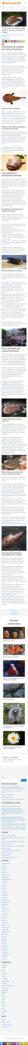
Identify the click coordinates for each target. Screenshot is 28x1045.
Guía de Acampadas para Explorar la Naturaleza (13, 846)
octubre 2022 (5, 904)
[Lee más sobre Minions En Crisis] (14, 632)
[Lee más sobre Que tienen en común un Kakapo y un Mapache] (14, 713)
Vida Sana (4, 1013)
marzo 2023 (4, 893)
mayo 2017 (4, 920)
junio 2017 (4, 918)
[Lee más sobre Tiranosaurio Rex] (14, 690)
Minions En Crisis (8, 641)
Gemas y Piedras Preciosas (8, 985)
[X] (6, 41)
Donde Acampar (5, 981)
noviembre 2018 (5, 909)
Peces (3, 1001)
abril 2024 (4, 870)
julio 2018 (4, 911)
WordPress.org (5, 1026)
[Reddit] (9, 41)
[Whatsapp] (23, 41)
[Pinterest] (14, 41)
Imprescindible (5, 990)
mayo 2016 (4, 940)
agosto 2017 (4, 915)
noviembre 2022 (5, 902)
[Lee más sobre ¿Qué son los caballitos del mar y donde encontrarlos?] (14, 668)
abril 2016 (4, 943)
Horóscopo (4, 988)
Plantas (3, 1003)
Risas (3, 1008)
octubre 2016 (5, 929)
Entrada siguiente (14, 613)
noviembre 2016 (5, 927)
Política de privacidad (7, 852)
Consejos (4, 976)
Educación (4, 983)
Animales (4, 967)
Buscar (3, 778)
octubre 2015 (5, 952)
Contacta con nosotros (7, 843)
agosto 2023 (5, 881)
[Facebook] (3, 41)
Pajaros (3, 999)
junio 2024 (4, 865)
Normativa (4, 997)
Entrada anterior (14, 610)
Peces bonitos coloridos (11, 657)
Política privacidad (6, 855)
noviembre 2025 (5, 863)
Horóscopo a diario (6, 848)
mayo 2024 (4, 868)
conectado (16, 759)
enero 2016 (4, 950)
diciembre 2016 (5, 925)
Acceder (4, 1020)
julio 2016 (4, 936)
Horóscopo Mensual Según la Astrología (11, 850)
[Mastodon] (17, 41)
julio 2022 (4, 906)
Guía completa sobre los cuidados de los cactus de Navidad (13, 813)
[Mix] (20, 41)
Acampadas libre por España (8, 835)
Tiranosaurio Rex (8, 699)
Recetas (4, 1006)
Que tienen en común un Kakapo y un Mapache (13, 726)
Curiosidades (5, 978)
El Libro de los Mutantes (7, 797)
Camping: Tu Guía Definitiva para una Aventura (13, 841)
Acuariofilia (4, 965)
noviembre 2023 (5, 875)
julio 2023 (4, 884)
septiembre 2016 (6, 931)
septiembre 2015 (6, 954)
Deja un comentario (6, 34)
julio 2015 (4, 959)
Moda (3, 994)
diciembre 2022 (5, 899)
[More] (3, 44)
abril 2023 (4, 890)
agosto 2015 (4, 956)
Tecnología (4, 1010)
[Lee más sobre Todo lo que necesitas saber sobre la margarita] (14, 738)
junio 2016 (4, 938)
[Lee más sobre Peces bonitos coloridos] (14, 649)
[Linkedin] (11, 41)
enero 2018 (4, 913)
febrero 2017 (5, 922)
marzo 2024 (4, 872)
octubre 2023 (5, 877)
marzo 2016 (4, 945)
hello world (4, 806)
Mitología (4, 992)
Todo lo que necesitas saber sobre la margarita (12, 747)
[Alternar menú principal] (25, 3)
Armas (3, 969)
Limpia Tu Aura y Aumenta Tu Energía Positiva (13, 799)
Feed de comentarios (7, 1024)
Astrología (4, 972)
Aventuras (4, 974)
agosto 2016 (5, 934)
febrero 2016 (5, 947)
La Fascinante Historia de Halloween (17, 829)
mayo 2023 (4, 888)
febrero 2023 (5, 895)
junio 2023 (4, 886)
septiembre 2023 (6, 879)
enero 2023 (4, 897)
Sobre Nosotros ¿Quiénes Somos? (10, 857)
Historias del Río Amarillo (7, 794)
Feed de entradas (6, 1022)
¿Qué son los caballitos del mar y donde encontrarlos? (13, 679)
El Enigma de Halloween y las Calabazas (16, 825)
